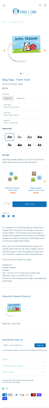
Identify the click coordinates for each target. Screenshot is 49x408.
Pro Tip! (5, 155)
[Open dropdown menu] (43, 365)
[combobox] (6, 204)
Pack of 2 (8, 98)
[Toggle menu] (3, 5)
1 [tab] (20, 73)
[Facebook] (2, 388)
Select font (7, 129)
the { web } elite (14, 382)
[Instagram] (6, 388)
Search (5, 359)
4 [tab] (28, 73)
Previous (3, 50)
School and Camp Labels (12, 84)
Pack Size (5, 94)
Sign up (40, 345)
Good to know (8, 372)
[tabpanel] (24, 48)
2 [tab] (23, 73)
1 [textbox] (4, 205)
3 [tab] (25, 73)
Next (45, 50)
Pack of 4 (20, 98)
